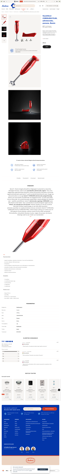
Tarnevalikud (28, 427)
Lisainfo (30, 470)
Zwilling (16, 431)
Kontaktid (28, 434)
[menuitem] (3, 9)
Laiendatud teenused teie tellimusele (33, 423)
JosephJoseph (17, 429)
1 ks (17, 323)
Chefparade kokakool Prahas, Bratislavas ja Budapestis (48, 434)
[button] (7, 396)
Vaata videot (17, 51)
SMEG (16, 425)
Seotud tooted (41, 178)
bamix (18, 329)
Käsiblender (19, 326)
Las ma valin (15, 471)
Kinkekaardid (44, 425)
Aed (5, 429)
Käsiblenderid (19, 307)
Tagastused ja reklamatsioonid (32, 421)
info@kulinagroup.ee (10, 447)
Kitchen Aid (17, 427)
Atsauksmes (44, 421)
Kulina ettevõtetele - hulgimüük (48, 431)
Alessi (16, 423)
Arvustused (33, 178)
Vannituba (6, 431)
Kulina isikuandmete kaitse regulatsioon (31, 432)
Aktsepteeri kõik (43, 469)
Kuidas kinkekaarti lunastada (48, 423)
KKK (43, 429)
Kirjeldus (19, 178)
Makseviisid (28, 425)
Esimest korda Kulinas (46, 427)
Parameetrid (25, 178)
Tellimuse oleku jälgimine (47, 436)
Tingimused (28, 429)
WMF (16, 421)
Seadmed (6, 427)
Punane (18, 318)
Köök (5, 421)
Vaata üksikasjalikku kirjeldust (49, 34)
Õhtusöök (6, 423)
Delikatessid (6, 425)
